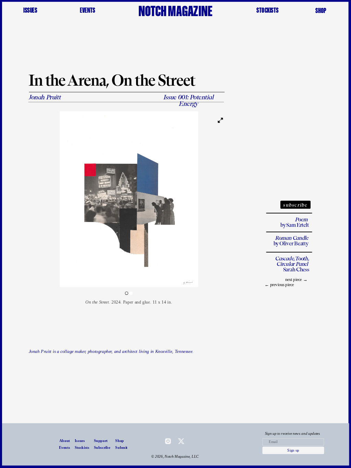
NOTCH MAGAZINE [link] (175, 12)
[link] (296, 279)
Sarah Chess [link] (296, 269)
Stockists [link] (82, 447)
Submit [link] (122, 447)
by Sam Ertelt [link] (294, 225)
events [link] (87, 10)
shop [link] (320, 10)
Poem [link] (302, 219)
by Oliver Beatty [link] (291, 243)
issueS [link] (30, 10)
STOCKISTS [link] (268, 10)
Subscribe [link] (102, 447)
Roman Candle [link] (291, 238)
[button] (293, 450)
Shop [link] (120, 440)
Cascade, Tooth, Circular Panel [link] (292, 261)
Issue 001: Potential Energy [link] (189, 100)
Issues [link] (80, 440)
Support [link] (101, 440)
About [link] (64, 440)
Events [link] (64, 447)
